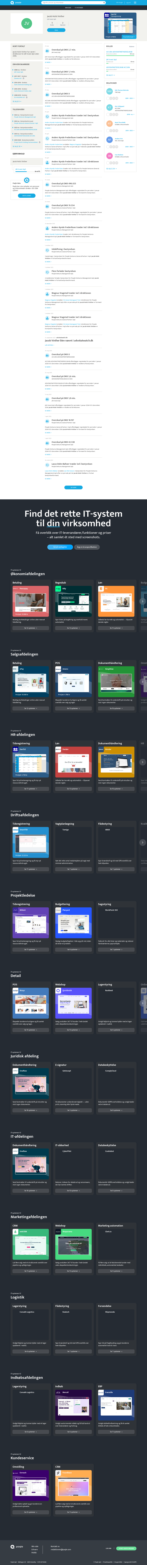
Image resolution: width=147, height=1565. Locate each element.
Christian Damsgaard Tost (71, 300)
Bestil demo (26, 195)
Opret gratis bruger (126, 1548)
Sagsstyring (104, 904)
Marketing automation (110, 1226)
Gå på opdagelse (60, 547)
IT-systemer (79, 7)
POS (57, 663)
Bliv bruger (119, 3)
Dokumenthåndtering (110, 663)
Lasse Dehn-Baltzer (51, 471)
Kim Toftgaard (119, 106)
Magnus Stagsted (75, 144)
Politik (34, 1552)
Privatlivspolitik (107, 1562)
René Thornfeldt (120, 122)
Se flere (73, 487)
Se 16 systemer (115, 708)
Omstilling (18, 1467)
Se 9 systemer (115, 1271)
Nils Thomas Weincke (122, 90)
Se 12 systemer (29, 628)
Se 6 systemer (72, 949)
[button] (120, 98)
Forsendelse (104, 1306)
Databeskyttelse (107, 1065)
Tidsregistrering (21, 743)
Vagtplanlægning (64, 824)
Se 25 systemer (29, 1512)
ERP (100, 1386)
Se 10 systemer (72, 1190)
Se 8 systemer (115, 1110)
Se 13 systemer (115, 628)
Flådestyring (105, 824)
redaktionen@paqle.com (61, 1549)
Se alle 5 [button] (109, 75)
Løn (100, 583)
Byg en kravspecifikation (87, 547)
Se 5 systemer (72, 1110)
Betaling (17, 583)
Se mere (47, 62)
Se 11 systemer (30, 1271)
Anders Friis (119, 138)
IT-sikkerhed (62, 1145)
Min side (68, 7)
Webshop (60, 984)
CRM (15, 1226)
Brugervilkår (118, 1562)
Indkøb (59, 1386)
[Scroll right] (143, 606)
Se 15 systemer (72, 708)
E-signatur (61, 1065)
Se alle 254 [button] (110, 168)
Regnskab (60, 583)
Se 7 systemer (72, 869)
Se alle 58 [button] (16, 146)
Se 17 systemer (29, 788)
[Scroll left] (4, 606)
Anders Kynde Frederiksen (54, 122)
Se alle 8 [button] (16, 101)
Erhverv (35, 1549)
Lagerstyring (105, 984)
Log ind (128, 2)
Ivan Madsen (119, 155)
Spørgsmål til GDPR (130, 1562)
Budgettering (62, 904)
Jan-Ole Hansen (69, 471)
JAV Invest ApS (20, 169)
